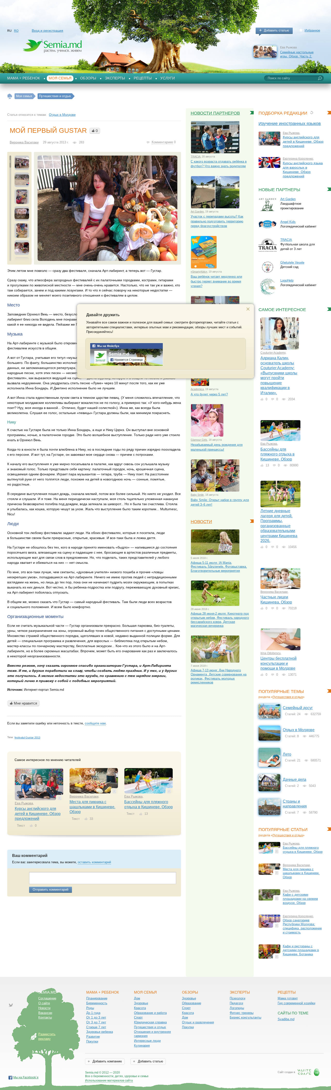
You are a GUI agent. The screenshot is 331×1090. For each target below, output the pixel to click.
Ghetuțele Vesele (292, 262)
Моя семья (60, 78)
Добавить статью (276, 30)
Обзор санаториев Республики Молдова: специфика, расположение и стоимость (302, 926)
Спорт (138, 1017)
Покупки (92, 1041)
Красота (140, 1008)
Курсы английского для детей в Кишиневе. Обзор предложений (38, 814)
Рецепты (143, 78)
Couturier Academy (272, 352)
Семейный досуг (298, 708)
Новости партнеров (215, 113)
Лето (287, 754)
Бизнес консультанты (245, 1017)
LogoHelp (286, 280)
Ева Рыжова (24, 803)
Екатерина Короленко (298, 158)
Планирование (96, 998)
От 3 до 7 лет (96, 1022)
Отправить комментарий (50, 889)
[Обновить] (311, 112)
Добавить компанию (107, 1061)
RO (16, 30)
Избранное (312, 30)
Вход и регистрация (47, 30)
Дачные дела (294, 779)
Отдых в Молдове (62, 115)
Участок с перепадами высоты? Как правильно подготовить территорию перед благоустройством (217, 221)
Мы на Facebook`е (26, 1077)
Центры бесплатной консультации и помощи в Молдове (278, 663)
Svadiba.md (286, 1019)
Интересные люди (147, 1041)
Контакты (45, 1017)
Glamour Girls (199, 439)
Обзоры (88, 78)
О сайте (44, 1003)
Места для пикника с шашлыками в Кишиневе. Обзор (92, 807)
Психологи (237, 998)
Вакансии (45, 1013)
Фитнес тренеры (241, 1013)
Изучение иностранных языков (290, 123)
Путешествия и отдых (288, 697)
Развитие (93, 1036)
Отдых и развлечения (198, 1022)
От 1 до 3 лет (96, 1017)
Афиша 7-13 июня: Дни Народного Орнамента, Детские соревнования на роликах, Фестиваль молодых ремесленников (218, 676)
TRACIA (195, 156)
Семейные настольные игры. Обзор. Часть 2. (297, 54)
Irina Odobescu (270, 653)
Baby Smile (197, 494)
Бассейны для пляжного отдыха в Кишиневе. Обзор (277, 454)
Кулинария (142, 1045)
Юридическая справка (150, 1022)
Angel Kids (288, 222)
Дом (137, 998)
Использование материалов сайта (109, 1080)
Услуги (167, 78)
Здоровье (141, 1003)
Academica (197, 389)
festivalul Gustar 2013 (27, 737)
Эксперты (115, 78)
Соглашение (47, 998)
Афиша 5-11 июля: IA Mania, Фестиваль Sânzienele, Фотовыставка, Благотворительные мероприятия (219, 566)
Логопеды (237, 1008)
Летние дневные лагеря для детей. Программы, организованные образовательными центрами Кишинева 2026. (278, 526)
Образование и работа (150, 1013)
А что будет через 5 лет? (209, 394)
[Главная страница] (9, 96)
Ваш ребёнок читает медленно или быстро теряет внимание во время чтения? (216, 281)
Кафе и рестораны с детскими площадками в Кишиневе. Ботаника (301, 950)
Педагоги (236, 1003)
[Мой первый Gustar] (107, 208)
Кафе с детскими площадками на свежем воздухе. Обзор (300, 898)
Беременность (96, 1003)
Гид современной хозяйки (296, 1003)
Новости (201, 521)
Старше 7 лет (96, 1027)
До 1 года (93, 1013)
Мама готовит (288, 998)
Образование (191, 1003)
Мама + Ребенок (23, 78)
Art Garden (197, 211)
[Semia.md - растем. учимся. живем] (126, 365)
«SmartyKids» (199, 271)
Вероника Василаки (24, 142)
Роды (90, 1008)
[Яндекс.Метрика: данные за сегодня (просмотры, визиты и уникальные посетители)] (162, 1073)
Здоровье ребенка (99, 1032)
